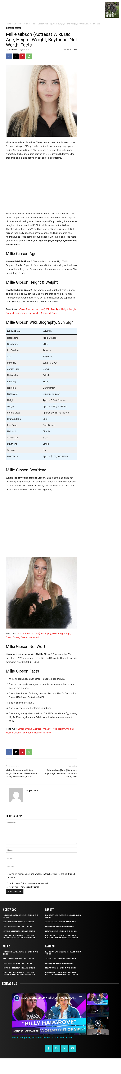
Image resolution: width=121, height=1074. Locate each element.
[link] (17, 998)
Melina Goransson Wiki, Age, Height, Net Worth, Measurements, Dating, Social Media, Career (22, 773)
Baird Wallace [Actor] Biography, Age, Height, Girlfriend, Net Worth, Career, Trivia (61, 773)
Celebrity (17, 24)
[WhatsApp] (29, 56)
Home (8, 24)
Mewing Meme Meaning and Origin (19, 931)
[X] (16, 56)
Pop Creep (13, 50)
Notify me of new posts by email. (24, 887)
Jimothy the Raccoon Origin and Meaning (111, 14)
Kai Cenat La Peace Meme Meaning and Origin (21, 916)
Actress (27, 24)
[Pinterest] (22, 56)
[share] (80, 996)
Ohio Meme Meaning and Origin (17, 926)
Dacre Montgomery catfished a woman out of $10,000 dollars (48, 997)
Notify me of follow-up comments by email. (29, 883)
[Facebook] (9, 56)
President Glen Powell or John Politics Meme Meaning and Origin (19, 937)
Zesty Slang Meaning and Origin (18, 922)
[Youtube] (72, 1048)
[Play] (98, 1023)
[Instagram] (56, 1048)
